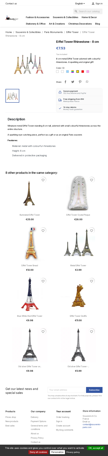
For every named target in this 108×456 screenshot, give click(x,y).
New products (11, 421)
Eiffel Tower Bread (30, 265)
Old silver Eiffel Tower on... (29, 366)
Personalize (57, 452)
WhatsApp (87, 82)
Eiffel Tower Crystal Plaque (78, 215)
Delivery (34, 417)
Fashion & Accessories (37, 17)
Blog (97, 23)
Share (65, 82)
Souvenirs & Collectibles (65, 17)
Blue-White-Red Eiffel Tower (29, 316)
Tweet (73, 82)
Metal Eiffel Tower (78, 265)
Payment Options (38, 421)
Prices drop (10, 417)
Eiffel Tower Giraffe (78, 316)
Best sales (10, 425)
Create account (63, 425)
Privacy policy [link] (73, 452)
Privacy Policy (37, 438)
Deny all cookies (38, 452)
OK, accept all (95, 448)
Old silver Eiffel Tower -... (78, 366)
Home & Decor (89, 17)
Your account (63, 411)
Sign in (59, 421)
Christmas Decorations (80, 23)
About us (35, 433)
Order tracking (62, 417)
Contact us (11, 3)
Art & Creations (57, 23)
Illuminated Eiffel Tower (30, 215)
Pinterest (80, 82)
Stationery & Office (36, 23)
